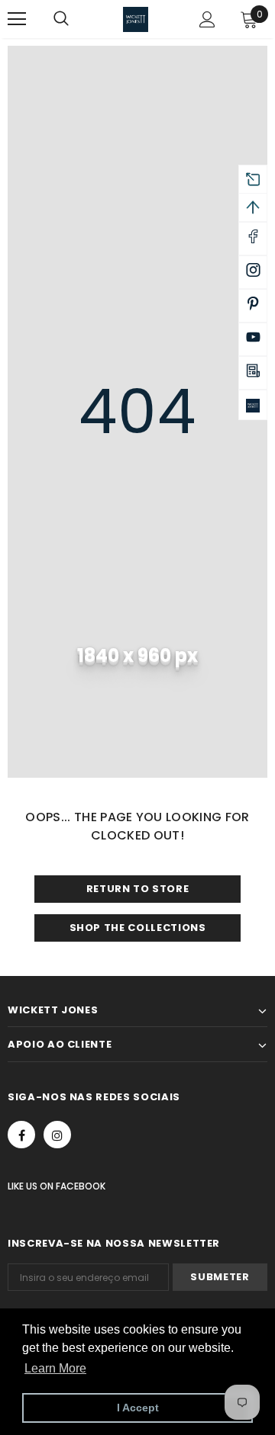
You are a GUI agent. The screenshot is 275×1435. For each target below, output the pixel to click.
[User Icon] (207, 19)
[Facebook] (21, 1134)
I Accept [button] (138, 1407)
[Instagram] (57, 1134)
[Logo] (135, 19)
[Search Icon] (76, 19)
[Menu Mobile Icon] (17, 19)
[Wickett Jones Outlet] (253, 405)
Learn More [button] (55, 1368)
